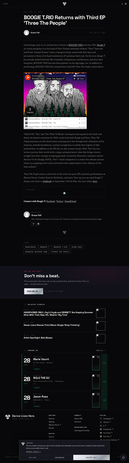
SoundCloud (70, 201)
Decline (33, 457)
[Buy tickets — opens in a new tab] (104, 363)
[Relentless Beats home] (64, 4)
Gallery (52, 422)
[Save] (98, 357)
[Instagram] (33, 224)
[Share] (122, 4)
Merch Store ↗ (55, 425)
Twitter (59, 201)
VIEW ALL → (100, 350)
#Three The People (60, 252)
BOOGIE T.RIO (76, 45)
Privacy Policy (12, 457)
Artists (51, 437)
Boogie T (101, 45)
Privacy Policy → (33, 451)
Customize (60, 457)
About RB (78, 418)
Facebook (50, 201)
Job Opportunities (82, 430)
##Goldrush (30, 247)
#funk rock (77, 247)
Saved (51, 428)
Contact (77, 422)
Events (51, 418)
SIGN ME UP (33, 291)
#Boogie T (45, 247)
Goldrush (47, 181)
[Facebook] (38, 224)
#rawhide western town (36, 252)
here (95, 181)
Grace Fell (35, 32)
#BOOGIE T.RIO (60, 247)
